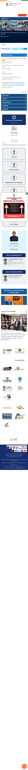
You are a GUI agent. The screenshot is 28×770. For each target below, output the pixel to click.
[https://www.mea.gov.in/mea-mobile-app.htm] (25, 451)
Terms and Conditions (11, 454)
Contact (6, 1)
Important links (6, 102)
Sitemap (2, 1)
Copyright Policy (9, 455)
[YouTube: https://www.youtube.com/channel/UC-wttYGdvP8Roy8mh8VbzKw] (22, 451)
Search (26, 18)
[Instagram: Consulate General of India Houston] (25, 447)
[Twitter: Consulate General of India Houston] (20, 447)
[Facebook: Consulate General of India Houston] (21, 447)
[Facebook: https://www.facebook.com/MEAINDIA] (16, 451)
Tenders (4, 99)
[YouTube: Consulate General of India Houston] (23, 447)
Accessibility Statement (12, 456)
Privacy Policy (19, 454)
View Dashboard (14, 122)
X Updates (5, 105)
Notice (3, 72)
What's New (23, 15)
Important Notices (7, 55)
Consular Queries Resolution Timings (11, 77)
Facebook (5, 109)
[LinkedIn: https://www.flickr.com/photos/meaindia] (19, 451)
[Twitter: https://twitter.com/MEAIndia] (13, 451)
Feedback (10, 1)
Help (20, 456)
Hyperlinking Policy (18, 455)
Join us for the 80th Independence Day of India (14, 58)
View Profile (15, 249)
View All (24, 92)
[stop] (4, 143)
